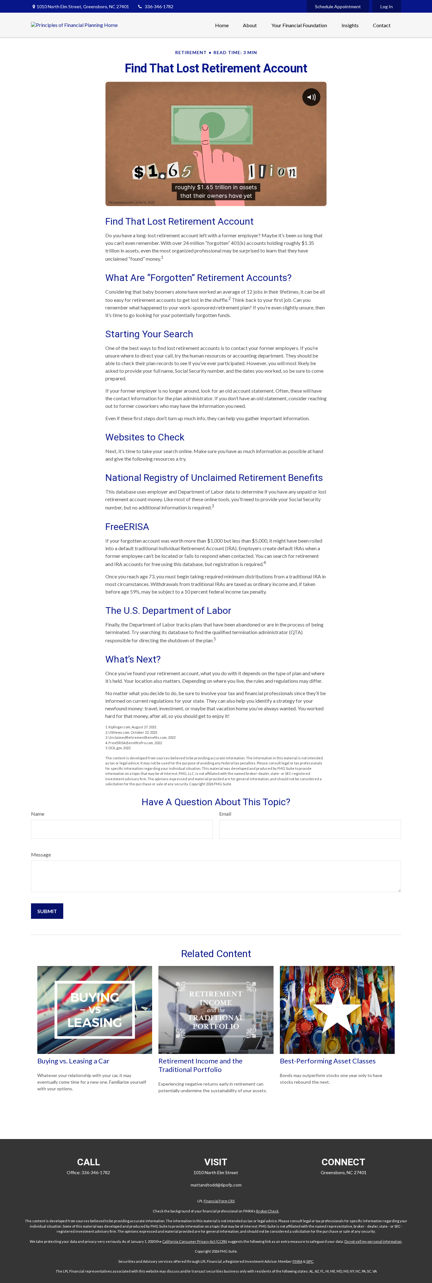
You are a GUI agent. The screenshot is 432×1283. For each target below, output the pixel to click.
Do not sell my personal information (373, 1241)
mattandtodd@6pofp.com (216, 1184)
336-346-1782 (159, 6)
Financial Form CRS (219, 1201)
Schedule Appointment (338, 6)
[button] (222, 24)
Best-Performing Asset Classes (328, 1060)
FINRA (297, 1261)
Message (41, 854)
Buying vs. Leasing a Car (73, 1060)
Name (37, 814)
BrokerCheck (267, 1211)
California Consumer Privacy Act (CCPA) (194, 1241)
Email (225, 814)
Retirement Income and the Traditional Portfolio (200, 1065)
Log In (386, 6)
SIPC (309, 1261)
